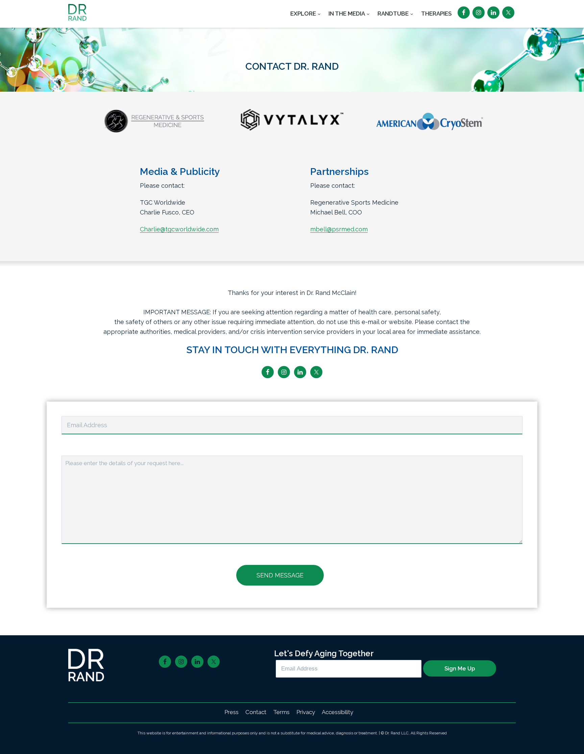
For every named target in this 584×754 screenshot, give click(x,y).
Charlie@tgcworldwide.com (179, 229)
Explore (303, 13)
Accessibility (337, 712)
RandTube (393, 13)
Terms (281, 712)
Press (231, 712)
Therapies (436, 13)
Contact (255, 712)
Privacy (305, 712)
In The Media (346, 13)
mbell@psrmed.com (339, 229)
